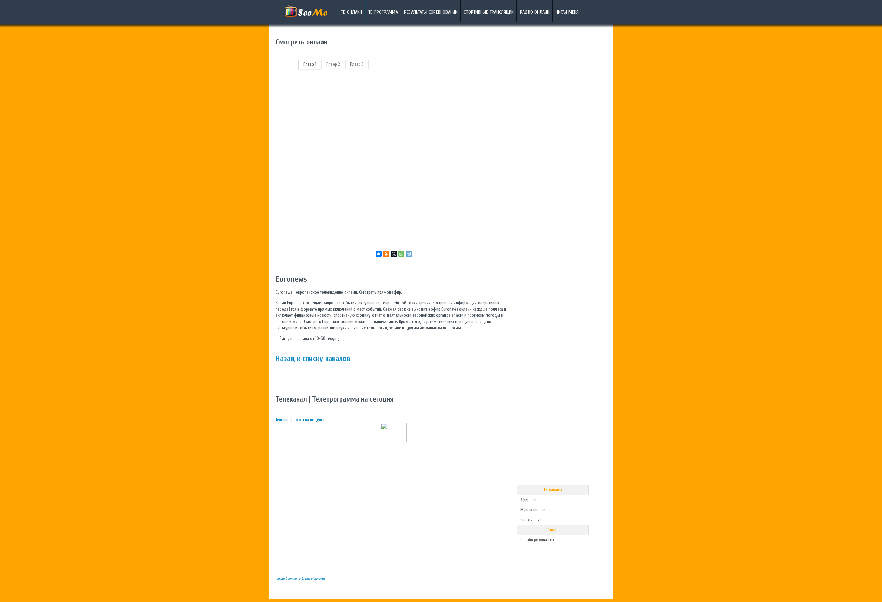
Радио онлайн (535, 12)
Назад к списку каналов (313, 358)
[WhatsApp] (401, 254)
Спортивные (531, 519)
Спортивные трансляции (489, 12)
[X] (394, 254)
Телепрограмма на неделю (300, 419)
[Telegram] (409, 254)
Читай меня (567, 12)
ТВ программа (383, 12)
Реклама (318, 578)
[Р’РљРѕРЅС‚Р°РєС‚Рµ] (379, 254)
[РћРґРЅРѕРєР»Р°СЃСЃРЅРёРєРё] (386, 254)
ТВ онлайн (351, 12)
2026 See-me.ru (289, 578)
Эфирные (528, 499)
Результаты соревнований (431, 12)
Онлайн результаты (537, 539)
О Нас (306, 578)
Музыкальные (532, 509)
